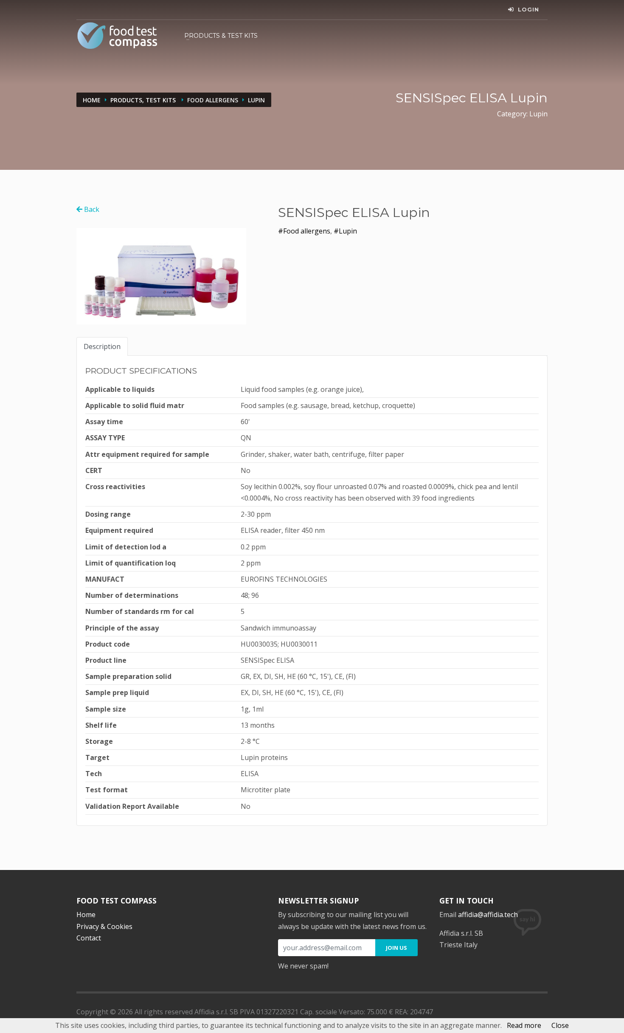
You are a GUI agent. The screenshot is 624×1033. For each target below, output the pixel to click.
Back (90, 209)
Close (560, 1025)
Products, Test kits (143, 100)
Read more (524, 1025)
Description (102, 346)
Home (92, 100)
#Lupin (345, 231)
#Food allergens (304, 231)
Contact (88, 938)
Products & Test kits (221, 35)
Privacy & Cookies (104, 926)
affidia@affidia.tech (488, 914)
